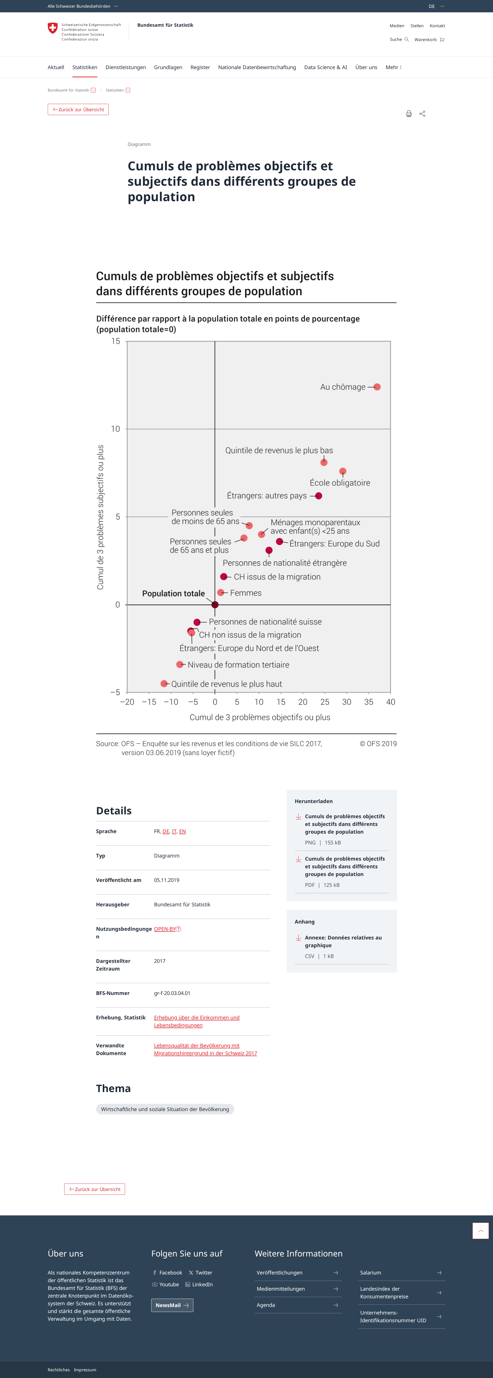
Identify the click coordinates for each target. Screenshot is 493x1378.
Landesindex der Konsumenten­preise (384, 1292)
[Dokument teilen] (422, 113)
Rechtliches (59, 1370)
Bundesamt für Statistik (165, 25)
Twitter (204, 1272)
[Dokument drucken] (408, 113)
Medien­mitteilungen (281, 1288)
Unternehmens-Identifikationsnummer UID (393, 1316)
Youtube (169, 1284)
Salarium (370, 1272)
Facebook (170, 1272)
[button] (56, 67)
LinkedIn (202, 1284)
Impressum (85, 1370)
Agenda (266, 1304)
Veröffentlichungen (279, 1272)
